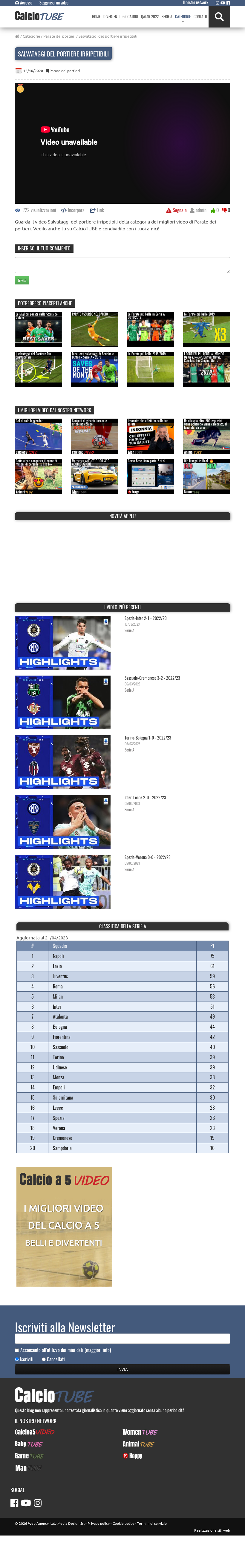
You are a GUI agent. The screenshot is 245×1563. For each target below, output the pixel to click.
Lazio (57, 966)
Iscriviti (26, 1359)
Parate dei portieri (59, 36)
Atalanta (60, 1016)
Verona (59, 1128)
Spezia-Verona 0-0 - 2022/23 (148, 857)
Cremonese (62, 1137)
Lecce (58, 1107)
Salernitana (63, 1097)
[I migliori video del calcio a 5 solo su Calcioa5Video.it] (64, 1226)
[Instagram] (217, 2)
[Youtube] (222, 2)
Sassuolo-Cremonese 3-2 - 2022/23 (152, 678)
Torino (58, 1057)
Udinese (60, 1067)
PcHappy (130, 1456)
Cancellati (56, 1359)
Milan (58, 996)
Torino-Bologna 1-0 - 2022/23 (148, 737)
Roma (58, 986)
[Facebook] (228, 2)
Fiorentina (62, 1036)
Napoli (58, 955)
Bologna (60, 1026)
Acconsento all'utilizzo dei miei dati (65, 1350)
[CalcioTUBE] (39, 16)
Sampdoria (62, 1148)
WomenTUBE (133, 1432)
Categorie (31, 36)
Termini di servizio (152, 1523)
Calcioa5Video (27, 1432)
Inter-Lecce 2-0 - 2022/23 (145, 797)
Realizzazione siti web (212, 1530)
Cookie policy (123, 1523)
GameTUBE (24, 1456)
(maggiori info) (98, 1350)
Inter (57, 1006)
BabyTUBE (24, 1444)
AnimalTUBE (133, 1444)
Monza (58, 1077)
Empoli (59, 1087)
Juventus (60, 976)
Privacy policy (99, 1523)
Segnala (179, 210)
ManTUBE (23, 1468)
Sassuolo (60, 1047)
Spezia (59, 1117)
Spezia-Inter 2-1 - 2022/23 (146, 618)
